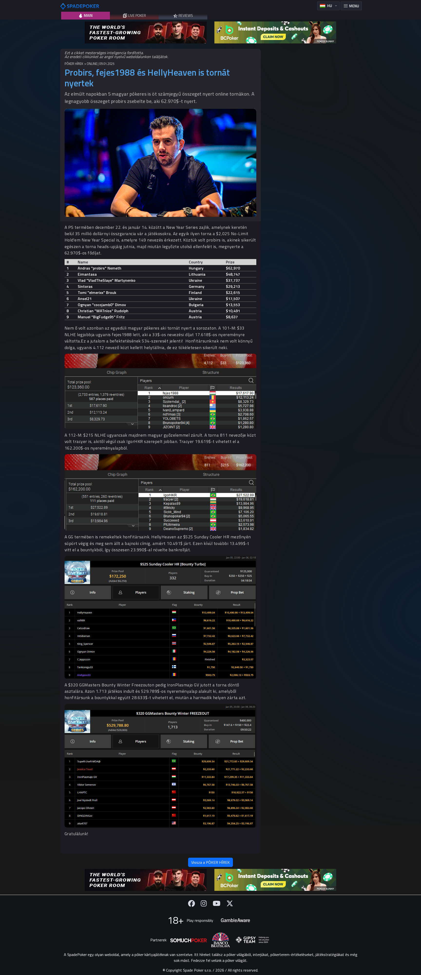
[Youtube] (216, 903)
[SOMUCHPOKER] (188, 940)
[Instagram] (204, 903)
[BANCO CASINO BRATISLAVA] (220, 940)
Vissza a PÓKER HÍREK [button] (210, 862)
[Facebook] (191, 903)
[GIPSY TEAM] (252, 940)
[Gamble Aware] (235, 920)
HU (329, 6)
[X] (229, 903)
